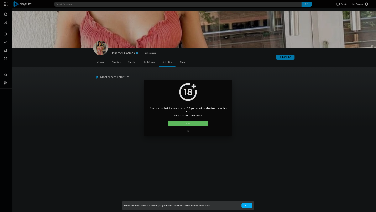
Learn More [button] (204, 205)
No (188, 131)
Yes (188, 123)
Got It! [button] (247, 205)
